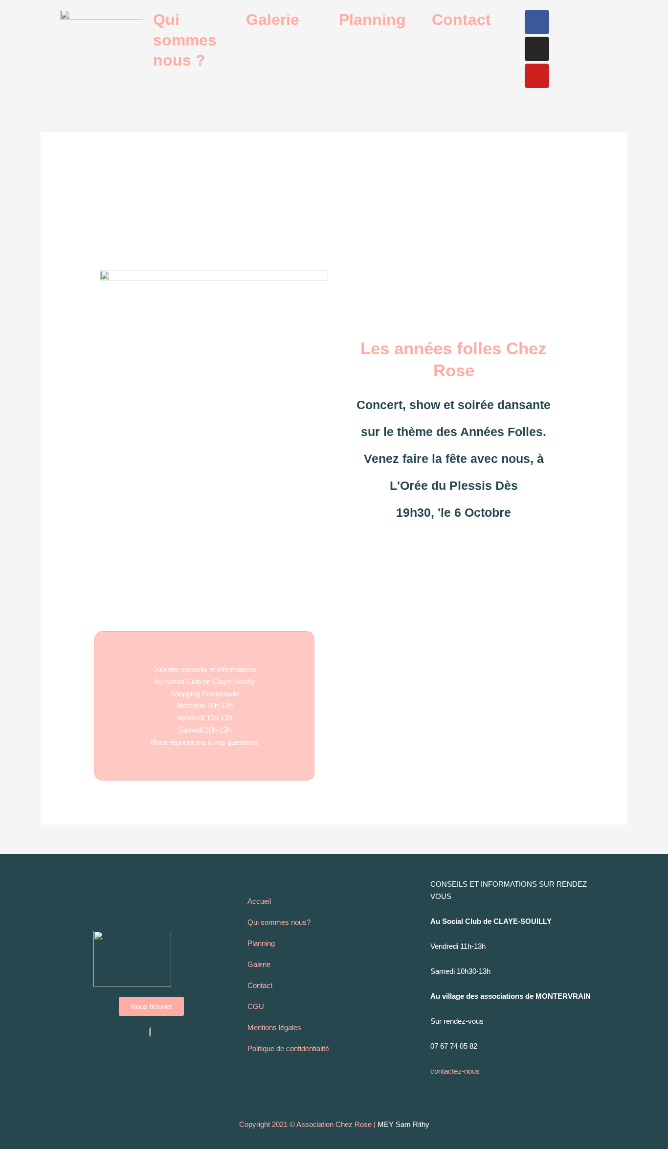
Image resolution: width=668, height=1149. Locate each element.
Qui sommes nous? (279, 922)
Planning (372, 19)
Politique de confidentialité (288, 1048)
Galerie (272, 19)
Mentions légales (274, 1027)
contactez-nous (455, 1071)
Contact (461, 19)
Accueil (259, 901)
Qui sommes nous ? (185, 40)
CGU (255, 1006)
